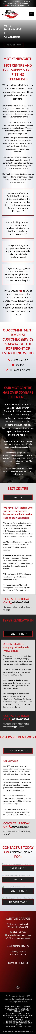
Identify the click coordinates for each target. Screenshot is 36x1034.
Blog (30, 1027)
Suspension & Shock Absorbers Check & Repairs (18, 1024)
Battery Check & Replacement (18, 1014)
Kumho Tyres (14, 707)
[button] (31, 14)
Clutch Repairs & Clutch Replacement (18, 1016)
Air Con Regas (9, 1027)
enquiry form (25, 812)
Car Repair (18, 1012)
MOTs (13, 1006)
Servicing (8, 1008)
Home (7, 1006)
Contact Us (21, 1027)
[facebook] (18, 987)
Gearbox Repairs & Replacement (18, 1021)
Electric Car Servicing (22, 1008)
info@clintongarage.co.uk (19, 5)
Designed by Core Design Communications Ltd (18, 1031)
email (12, 812)
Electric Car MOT (24, 1006)
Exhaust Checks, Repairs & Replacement (18, 1018)
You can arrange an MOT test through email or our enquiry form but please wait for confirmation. (16, 587)
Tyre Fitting (12, 1010)
